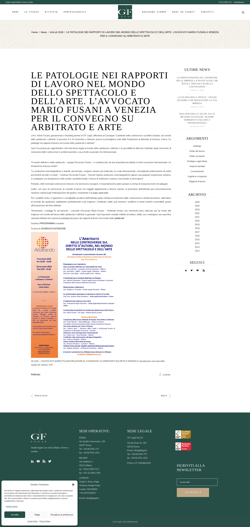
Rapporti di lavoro (197, 181)
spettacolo (119, 218)
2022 (197, 213)
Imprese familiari (197, 166)
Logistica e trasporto (197, 176)
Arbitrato (35, 374)
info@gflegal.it (239, 2)
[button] (73, 484)
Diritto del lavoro (197, 151)
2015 (197, 239)
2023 (197, 209)
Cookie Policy (32, 521)
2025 (197, 202)
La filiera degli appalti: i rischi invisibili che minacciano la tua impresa (197, 100)
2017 (197, 232)
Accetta (14, 514)
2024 (197, 206)
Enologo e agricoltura (197, 161)
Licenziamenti (197, 171)
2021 (197, 217)
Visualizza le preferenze (61, 514)
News (44, 32)
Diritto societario (197, 156)
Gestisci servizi (12, 507)
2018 (197, 228)
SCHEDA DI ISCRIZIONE (53, 228)
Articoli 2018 (56, 32)
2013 (197, 247)
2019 (197, 224)
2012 (197, 251)
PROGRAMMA (47, 223)
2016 (197, 236)
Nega (37, 514)
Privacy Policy (44, 521)
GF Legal (118, 522)
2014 (197, 243)
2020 (197, 221)
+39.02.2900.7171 (225, 2)
